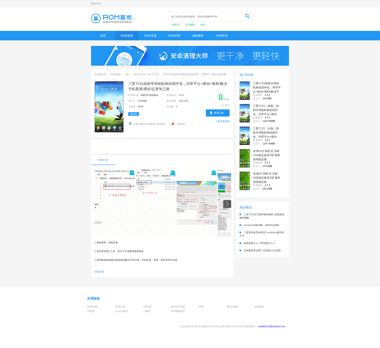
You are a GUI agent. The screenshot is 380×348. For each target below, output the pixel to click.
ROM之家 (120, 306)
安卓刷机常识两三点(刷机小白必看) (262, 250)
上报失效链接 (222, 121)
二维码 (146, 311)
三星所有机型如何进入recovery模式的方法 (261, 234)
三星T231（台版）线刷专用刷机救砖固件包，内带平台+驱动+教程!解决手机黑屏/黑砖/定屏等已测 (266, 137)
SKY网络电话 (178, 311)
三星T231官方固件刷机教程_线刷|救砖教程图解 (262, 216)
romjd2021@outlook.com (271, 326)
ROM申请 (222, 35)
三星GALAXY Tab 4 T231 (145, 74)
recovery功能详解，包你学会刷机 (261, 225)
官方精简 (190, 24)
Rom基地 (111, 18)
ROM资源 (127, 35)
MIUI (202, 24)
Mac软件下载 (178, 306)
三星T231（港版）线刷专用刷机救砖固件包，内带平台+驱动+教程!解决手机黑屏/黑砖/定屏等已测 (266, 114)
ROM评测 (174, 35)
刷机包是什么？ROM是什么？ (260, 243)
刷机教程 (197, 35)
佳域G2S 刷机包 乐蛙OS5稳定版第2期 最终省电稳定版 (266, 155)
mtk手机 (147, 306)
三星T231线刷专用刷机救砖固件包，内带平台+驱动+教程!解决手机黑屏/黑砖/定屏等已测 (267, 91)
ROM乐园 (92, 306)
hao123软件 (121, 311)
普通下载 (219, 113)
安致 (201, 306)
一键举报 (180, 124)
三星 (126, 74)
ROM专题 (150, 35)
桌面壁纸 (259, 306)
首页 (103, 35)
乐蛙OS (175, 24)
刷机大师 (96, 3)
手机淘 (90, 311)
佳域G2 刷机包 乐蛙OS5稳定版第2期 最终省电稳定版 (266, 177)
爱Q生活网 (232, 306)
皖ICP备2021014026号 (232, 326)
